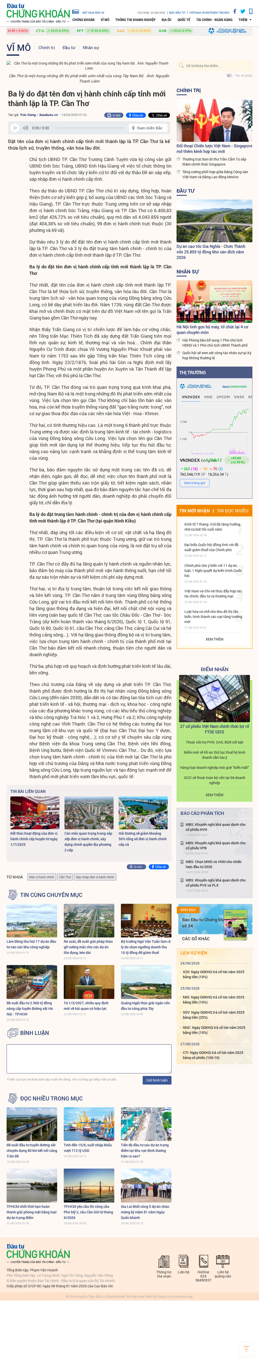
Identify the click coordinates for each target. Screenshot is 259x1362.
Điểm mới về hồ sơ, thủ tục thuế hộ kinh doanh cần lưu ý (214, 755)
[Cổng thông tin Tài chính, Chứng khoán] (38, 13)
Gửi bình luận (157, 1080)
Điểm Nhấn (214, 669)
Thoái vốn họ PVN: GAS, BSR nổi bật (214, 742)
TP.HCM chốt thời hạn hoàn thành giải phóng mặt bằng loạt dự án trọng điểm (32, 1212)
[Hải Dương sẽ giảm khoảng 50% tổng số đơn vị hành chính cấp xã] (143, 812)
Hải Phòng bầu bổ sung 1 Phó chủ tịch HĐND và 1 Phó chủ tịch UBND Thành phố (215, 343)
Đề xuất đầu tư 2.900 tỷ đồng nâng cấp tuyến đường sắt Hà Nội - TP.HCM (30, 1008)
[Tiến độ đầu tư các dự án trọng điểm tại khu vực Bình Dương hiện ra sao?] (146, 1124)
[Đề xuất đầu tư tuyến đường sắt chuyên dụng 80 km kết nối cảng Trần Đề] (32, 1124)
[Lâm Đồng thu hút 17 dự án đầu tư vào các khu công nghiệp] (32, 920)
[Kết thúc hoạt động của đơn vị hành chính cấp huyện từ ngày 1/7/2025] (34, 812)
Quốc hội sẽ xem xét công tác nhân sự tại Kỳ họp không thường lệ (216, 355)
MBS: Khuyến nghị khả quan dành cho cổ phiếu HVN (216, 827)
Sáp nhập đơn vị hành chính (95, 877)
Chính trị (46, 47)
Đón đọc (188, 910)
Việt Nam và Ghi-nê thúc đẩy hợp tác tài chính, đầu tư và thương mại (213, 593)
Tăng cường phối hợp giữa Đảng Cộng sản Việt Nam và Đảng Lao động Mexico (215, 174)
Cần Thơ (65, 877)
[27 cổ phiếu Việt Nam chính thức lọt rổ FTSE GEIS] (214, 698)
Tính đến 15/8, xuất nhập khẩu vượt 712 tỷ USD (88, 1148)
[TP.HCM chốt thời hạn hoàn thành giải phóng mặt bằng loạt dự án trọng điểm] (32, 1185)
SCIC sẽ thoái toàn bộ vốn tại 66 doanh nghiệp (214, 780)
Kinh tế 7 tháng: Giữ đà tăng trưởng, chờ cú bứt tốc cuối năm (212, 527)
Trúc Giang (28, 114)
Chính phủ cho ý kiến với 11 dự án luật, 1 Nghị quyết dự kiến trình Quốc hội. (213, 570)
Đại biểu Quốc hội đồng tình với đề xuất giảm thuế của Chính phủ (211, 547)
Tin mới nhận (194, 511)
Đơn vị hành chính (41, 877)
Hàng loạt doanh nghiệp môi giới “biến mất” (214, 767)
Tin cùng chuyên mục (51, 895)
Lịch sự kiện (193, 953)
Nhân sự (91, 47)
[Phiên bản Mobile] (248, 11)
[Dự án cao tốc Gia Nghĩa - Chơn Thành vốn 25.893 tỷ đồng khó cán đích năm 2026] (214, 220)
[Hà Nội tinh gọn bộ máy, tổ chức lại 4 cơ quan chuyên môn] (214, 301)
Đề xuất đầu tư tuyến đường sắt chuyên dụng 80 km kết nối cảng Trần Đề (32, 1150)
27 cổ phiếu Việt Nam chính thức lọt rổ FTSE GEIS (214, 729)
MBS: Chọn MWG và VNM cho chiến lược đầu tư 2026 (214, 864)
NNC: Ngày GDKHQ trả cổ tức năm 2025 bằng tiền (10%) (214, 1030)
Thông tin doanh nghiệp (135, 20)
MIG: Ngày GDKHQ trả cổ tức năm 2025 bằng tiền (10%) (213, 1000)
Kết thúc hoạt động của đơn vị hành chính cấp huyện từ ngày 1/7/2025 (34, 839)
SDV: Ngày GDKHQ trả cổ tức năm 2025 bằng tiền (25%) (214, 1015)
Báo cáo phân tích (202, 813)
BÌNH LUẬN (34, 1033)
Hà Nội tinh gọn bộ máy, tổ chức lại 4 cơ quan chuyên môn (212, 329)
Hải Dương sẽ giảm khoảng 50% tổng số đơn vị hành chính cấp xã (143, 839)
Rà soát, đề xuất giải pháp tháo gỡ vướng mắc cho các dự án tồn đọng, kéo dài (88, 947)
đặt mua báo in (93, 12)
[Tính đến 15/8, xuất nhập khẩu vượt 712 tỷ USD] (89, 1124)
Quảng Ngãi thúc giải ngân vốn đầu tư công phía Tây (145, 1005)
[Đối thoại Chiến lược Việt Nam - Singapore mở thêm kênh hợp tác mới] (214, 120)
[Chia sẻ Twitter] (240, 11)
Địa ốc (166, 20)
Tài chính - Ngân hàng (214, 20)
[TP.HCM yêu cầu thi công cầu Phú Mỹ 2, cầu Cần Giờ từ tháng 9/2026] (89, 1185)
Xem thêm (214, 639)
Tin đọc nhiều (232, 511)
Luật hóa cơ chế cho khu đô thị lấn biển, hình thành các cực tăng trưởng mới (213, 616)
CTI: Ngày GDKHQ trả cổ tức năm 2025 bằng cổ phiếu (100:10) (213, 1055)
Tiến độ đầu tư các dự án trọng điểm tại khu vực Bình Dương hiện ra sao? (145, 1150)
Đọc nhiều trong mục (51, 1098)
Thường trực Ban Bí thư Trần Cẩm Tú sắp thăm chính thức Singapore (214, 162)
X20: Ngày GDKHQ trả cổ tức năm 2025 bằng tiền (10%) (213, 974)
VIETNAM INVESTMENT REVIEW (209, 12)
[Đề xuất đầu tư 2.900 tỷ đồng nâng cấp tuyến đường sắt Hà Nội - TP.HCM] (32, 982)
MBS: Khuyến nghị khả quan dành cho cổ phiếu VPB (216, 845)
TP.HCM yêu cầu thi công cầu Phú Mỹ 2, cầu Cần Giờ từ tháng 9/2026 (88, 1212)
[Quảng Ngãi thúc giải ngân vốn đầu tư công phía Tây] (146, 982)
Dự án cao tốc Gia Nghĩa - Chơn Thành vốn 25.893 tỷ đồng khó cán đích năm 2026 (211, 252)
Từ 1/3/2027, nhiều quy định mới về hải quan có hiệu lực (86, 1005)
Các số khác (196, 939)
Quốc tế (184, 20)
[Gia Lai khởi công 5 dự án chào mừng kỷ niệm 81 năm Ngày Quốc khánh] (146, 1185)
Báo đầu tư (177, 12)
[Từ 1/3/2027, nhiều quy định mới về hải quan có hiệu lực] (89, 982)
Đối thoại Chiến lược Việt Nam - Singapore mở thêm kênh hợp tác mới (214, 148)
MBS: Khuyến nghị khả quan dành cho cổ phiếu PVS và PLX (216, 883)
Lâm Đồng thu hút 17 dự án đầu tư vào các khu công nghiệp (31, 944)
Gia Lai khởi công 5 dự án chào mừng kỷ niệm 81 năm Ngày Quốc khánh (145, 1212)
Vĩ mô (105, 20)
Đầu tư (68, 47)
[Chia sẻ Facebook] (232, 11)
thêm (243, 20)
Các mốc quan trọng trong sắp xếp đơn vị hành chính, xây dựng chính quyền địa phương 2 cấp (88, 841)
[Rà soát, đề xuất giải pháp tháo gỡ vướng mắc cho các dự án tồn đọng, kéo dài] (89, 920)
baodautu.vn (48, 114)
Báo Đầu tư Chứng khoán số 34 (206, 923)
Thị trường (192, 372)
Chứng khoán (83, 20)
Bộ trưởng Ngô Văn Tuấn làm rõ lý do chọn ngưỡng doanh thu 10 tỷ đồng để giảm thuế (146, 947)
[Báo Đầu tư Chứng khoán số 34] (235, 925)
